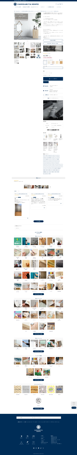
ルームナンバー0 (51, 168)
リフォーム (57, 166)
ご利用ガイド (47, 94)
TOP (14, 11)
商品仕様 (74, 402)
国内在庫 (59, 168)
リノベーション (49, 166)
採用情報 (42, 438)
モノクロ (57, 164)
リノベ (44, 166)
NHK (46, 155)
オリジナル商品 (46, 159)
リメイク (61, 166)
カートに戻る (74, 407)
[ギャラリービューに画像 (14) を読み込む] (32, 56)
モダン (53, 164)
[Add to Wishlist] (46, 82)
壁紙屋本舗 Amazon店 (54, 438)
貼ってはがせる (46, 173)
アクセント (53, 157)
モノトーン (60, 164)
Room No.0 (18, 11)
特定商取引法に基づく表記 (44, 442)
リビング (53, 166)
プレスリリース (43, 439)
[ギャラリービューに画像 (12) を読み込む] (22, 56)
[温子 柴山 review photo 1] (18, 210)
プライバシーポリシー (44, 443)
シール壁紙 (57, 159)
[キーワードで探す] (60, 418)
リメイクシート (46, 168)
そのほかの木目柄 (52, 40)
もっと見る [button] (38, 221)
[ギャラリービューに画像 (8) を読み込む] (27, 50)
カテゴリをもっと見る (38, 294)
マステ (50, 164)
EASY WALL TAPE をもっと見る (52, 43)
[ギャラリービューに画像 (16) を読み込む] (16, 61)
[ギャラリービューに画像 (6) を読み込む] (16, 50)
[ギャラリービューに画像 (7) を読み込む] (22, 50)
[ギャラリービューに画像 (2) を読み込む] (22, 44)
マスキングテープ (46, 164)
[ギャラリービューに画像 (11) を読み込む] (16, 56)
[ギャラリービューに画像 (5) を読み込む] (38, 44)
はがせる (45, 157)
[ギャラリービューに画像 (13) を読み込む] (27, 56)
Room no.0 (50, 155)
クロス (53, 159)
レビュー (74, 405)
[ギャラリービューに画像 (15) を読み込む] (38, 56)
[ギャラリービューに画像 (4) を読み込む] (32, 44)
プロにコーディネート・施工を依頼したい (56, 443)
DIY (44, 155)
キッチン (50, 159)
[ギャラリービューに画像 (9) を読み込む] (32, 50)
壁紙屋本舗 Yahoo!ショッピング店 (55, 439)
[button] (62, 4)
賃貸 (49, 173)
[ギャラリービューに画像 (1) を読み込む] (16, 44)
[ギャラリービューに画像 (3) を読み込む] (27, 44)
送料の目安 (46, 90)
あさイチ (54, 155)
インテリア (57, 157)
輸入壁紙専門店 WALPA (54, 442)
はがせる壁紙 (49, 157)
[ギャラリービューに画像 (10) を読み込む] (38, 50)
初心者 (55, 168)
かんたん (58, 155)
